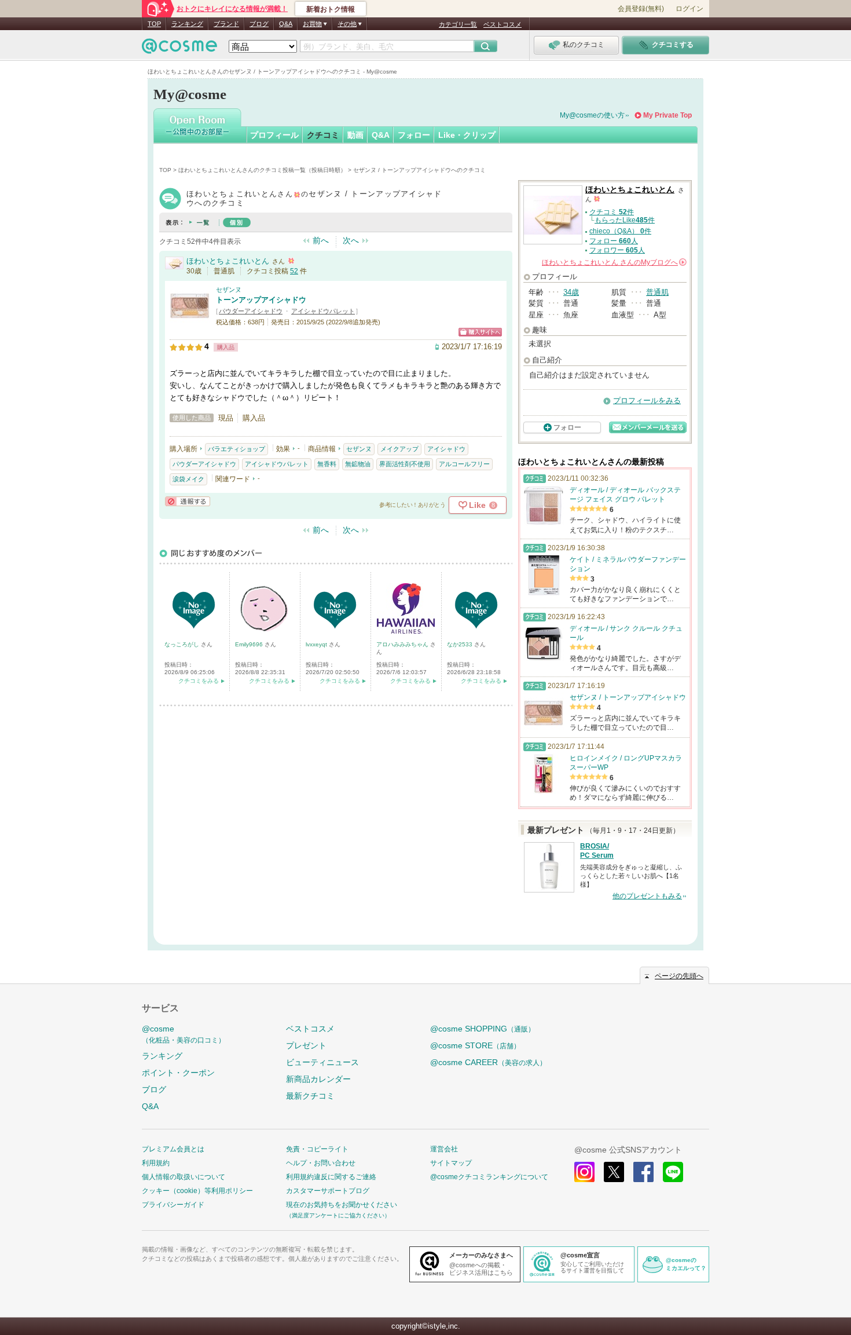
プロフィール (274, 135)
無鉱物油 (358, 463)
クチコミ (323, 135)
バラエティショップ (236, 448)
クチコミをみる (198, 681)
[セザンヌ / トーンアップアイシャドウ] (190, 321)
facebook (643, 1172)
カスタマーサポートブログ (327, 1191)
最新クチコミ (310, 1095)
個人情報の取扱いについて (183, 1177)
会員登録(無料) (641, 9)
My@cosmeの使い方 (592, 115)
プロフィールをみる (647, 400)
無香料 (326, 463)
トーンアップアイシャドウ (261, 299)
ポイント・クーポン (178, 1072)
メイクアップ (399, 448)
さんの (613, 262)
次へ (351, 240)
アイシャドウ (446, 448)
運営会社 (444, 1149)
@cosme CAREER (488, 1062)
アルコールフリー (464, 463)
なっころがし (182, 644)
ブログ (259, 23)
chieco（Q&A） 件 (620, 231)
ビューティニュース (322, 1062)
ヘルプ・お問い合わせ (320, 1163)
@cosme (183, 1034)
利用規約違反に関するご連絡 (331, 1177)
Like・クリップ (467, 135)
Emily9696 (250, 644)
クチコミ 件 (611, 212)
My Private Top (667, 115)
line (673, 1172)
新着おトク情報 (330, 9)
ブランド (226, 23)
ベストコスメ (502, 24)
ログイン (689, 9)
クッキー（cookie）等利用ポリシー (197, 1191)
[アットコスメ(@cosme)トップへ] (179, 49)
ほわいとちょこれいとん (227, 261)
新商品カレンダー (318, 1079)
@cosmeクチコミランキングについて (489, 1177)
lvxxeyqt (317, 644)
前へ (321, 240)
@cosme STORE (475, 1045)
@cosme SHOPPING (482, 1028)
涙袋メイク (188, 479)
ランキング (187, 23)
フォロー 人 (613, 241)
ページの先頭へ (679, 976)
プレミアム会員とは (173, 1149)
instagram (584, 1172)
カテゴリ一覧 (458, 24)
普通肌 (657, 292)
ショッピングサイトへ (480, 332)
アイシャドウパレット (323, 311)
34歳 (571, 292)
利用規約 (156, 1163)
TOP (154, 23)
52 (294, 271)
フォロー (414, 135)
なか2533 (460, 644)
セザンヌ (228, 289)
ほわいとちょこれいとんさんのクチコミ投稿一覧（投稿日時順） (262, 170)
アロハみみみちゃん (403, 644)
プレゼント (306, 1045)
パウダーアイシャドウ (251, 311)
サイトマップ (451, 1163)
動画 (355, 135)
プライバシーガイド (173, 1205)
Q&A (285, 23)
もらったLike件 (625, 220)
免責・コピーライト (317, 1149)
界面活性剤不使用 (404, 463)
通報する (187, 501)
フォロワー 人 (617, 250)
